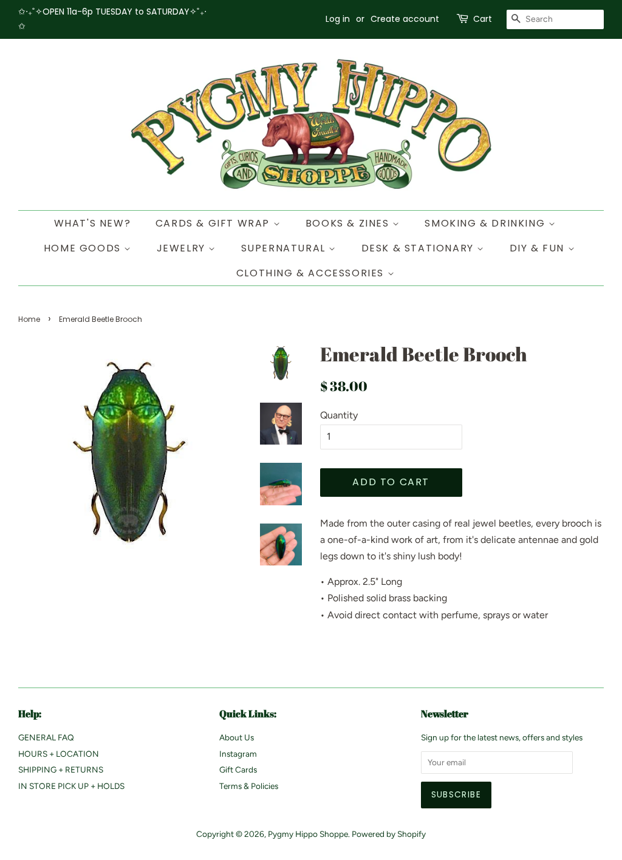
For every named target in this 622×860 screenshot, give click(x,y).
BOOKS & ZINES (349, 223)
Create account (405, 19)
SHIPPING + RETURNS (60, 769)
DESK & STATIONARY (419, 248)
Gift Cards (238, 769)
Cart (482, 19)
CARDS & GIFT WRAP (214, 223)
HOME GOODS (84, 248)
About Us (236, 737)
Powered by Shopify (389, 834)
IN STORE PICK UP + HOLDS (71, 786)
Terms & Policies (248, 786)
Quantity (339, 415)
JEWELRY (183, 248)
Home (29, 319)
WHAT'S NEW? (92, 223)
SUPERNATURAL (285, 248)
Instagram (238, 754)
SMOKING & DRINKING (486, 223)
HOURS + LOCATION (58, 754)
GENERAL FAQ (46, 737)
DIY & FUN (539, 248)
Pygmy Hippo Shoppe (308, 834)
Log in (338, 19)
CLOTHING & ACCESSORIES (312, 273)
